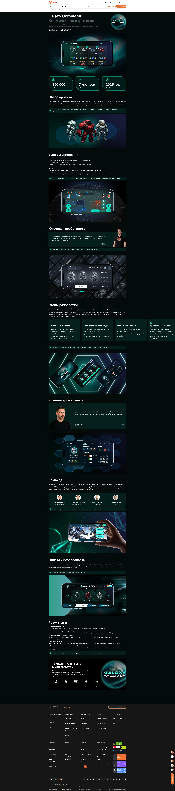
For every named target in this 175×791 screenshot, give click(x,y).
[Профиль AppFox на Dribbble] (117, 779)
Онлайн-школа (84, 747)
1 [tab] (77, 68)
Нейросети (83, 725)
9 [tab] (95, 68)
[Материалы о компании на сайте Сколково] (123, 747)
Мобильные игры (68, 718)
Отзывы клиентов (52, 754)
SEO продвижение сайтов (102, 718)
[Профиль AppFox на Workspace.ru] (123, 751)
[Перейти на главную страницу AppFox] (54, 706)
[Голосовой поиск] (103, 6)
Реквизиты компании (69, 756)
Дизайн (50, 725)
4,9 (51, 779)
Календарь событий (85, 751)
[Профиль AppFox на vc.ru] (111, 779)
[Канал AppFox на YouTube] (108, 779)
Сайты (50, 720)
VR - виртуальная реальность (71, 728)
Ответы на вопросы (53, 756)
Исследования (84, 761)
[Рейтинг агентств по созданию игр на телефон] (119, 770)
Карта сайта (98, 789)
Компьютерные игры (69, 721)
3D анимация (83, 721)
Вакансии (67, 749)
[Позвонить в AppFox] (172, 756)
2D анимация (83, 718)
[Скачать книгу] (172, 752)
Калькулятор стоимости (86, 754)
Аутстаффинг (51, 722)
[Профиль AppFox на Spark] (84, 779)
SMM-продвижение (101, 723)
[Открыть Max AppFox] (108, 7)
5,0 (56, 779)
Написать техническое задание (119, 718)
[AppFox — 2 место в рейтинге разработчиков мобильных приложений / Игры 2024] (119, 764)
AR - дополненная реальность (71, 730)
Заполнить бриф (68, 747)
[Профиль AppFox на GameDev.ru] (90, 779)
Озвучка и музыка (68, 733)
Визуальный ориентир (102, 747)
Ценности (99, 761)
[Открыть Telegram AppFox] (110, 7)
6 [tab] (89, 68)
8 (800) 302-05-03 (108, 2)
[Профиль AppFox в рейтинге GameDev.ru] (119, 743)
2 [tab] (79, 68)
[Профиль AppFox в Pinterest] (105, 779)
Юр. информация (101, 754)
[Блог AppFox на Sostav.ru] (99, 779)
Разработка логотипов (85, 733)
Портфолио (53, 6)
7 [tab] (91, 68)
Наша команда (52, 749)
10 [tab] (97, 68)
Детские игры (67, 738)
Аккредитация (83, 759)
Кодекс (98, 759)
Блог (76, 6)
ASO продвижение (100, 721)
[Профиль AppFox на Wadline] (114, 743)
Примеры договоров (101, 749)
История (50, 747)
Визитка (66, 754)
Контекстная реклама (101, 728)
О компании (68, 6)
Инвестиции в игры (85, 756)
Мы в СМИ (51, 759)
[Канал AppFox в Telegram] (123, 779)
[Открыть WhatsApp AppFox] (113, 7)
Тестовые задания (84, 749)
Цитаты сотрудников (53, 766)
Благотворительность (53, 764)
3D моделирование (85, 728)
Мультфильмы (84, 723)
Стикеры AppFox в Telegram (103, 764)
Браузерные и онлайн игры (70, 723)
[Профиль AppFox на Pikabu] (87, 779)
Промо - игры (67, 735)
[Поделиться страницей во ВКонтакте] (70, 759)
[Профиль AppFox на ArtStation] (116, 751)
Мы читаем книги (52, 761)
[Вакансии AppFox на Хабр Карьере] (114, 779)
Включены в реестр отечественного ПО (117, 789)
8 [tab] (93, 68)
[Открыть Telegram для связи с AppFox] (65, 759)
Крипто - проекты (68, 725)
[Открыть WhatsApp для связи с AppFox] (68, 759)
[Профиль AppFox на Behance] (120, 779)
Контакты (82, 6)
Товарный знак (100, 756)
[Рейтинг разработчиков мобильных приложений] (119, 757)
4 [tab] (82, 68)
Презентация (100, 751)
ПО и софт (51, 727)
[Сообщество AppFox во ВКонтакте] (102, 779)
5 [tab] (84, 68)
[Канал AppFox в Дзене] (125, 779)
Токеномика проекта (117, 721)
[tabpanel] (87, 53)
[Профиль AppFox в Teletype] (93, 779)
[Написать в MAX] (172, 761)
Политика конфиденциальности (83, 789)
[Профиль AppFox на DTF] (96, 779)
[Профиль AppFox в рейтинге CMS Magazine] (116, 747)
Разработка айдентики (85, 730)
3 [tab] (80, 68)
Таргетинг (99, 725)
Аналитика (115, 723)
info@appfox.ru (121, 2)
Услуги (60, 6)
